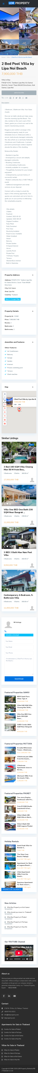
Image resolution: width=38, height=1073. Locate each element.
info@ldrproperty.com (11, 1015)
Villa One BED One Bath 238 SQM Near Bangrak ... (18, 511)
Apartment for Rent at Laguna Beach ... (24, 864)
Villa (8, 57)
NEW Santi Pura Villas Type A (23, 698)
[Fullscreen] (31, 959)
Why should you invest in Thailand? (19, 912)
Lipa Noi (10, 88)
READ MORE (12, 988)
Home (3, 57)
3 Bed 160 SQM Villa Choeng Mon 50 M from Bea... (18, 468)
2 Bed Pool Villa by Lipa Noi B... (25, 399)
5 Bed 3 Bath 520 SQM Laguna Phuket (25, 825)
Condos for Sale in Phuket (12, 1029)
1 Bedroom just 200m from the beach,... (25, 758)
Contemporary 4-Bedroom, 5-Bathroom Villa (18, 596)
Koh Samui (12, 288)
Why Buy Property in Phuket (17, 917)
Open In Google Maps (12, 299)
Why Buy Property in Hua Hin (17, 927)
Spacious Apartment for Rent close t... (25, 883)
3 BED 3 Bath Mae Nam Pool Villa (18, 554)
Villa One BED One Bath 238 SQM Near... (24, 716)
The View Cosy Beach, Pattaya (22, 855)
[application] (19, 953)
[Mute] (27, 959)
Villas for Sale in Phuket (11, 1050)
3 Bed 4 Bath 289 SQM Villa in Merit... (24, 816)
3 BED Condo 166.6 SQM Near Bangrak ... (24, 727)
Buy (8, 80)
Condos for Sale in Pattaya (12, 1032)
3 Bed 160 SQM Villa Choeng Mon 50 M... (24, 706)
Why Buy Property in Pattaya (17, 922)
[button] (23, 413)
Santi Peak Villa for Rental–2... (24, 847)
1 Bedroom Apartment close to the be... (24, 767)
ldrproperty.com (9, 1018)
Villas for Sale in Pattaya (12, 1053)
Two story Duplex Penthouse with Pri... (25, 798)
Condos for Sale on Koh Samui (13, 1036)
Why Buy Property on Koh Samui (18, 907)
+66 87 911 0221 (9, 1012)
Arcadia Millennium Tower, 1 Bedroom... (24, 749)
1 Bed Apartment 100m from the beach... (23, 874)
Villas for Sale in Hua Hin (12, 1060)
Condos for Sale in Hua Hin (12, 1039)
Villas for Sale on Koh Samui (13, 1056)
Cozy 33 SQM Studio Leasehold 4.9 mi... (24, 807)
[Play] (7, 959)
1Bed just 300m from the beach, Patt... (25, 777)
